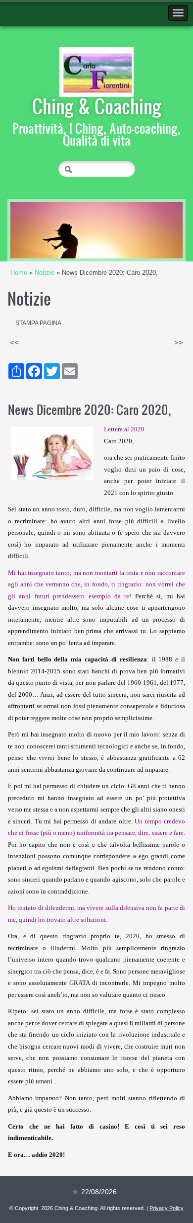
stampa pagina (38, 323)
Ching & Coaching (96, 106)
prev (38, 230)
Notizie (44, 272)
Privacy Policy (166, 1208)
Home (18, 272)
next (155, 230)
